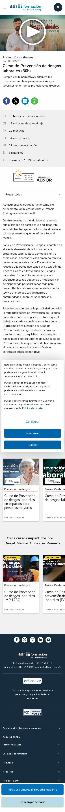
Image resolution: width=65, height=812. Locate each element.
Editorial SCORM (11, 737)
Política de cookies (33, 408)
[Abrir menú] (5, 7)
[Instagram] (32, 640)
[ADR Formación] (25, 7)
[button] (32, 33)
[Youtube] (48, 640)
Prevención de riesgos (18, 58)
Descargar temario (33, 802)
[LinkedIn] (40, 640)
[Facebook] (17, 640)
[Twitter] (24, 640)
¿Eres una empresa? (32, 790)
